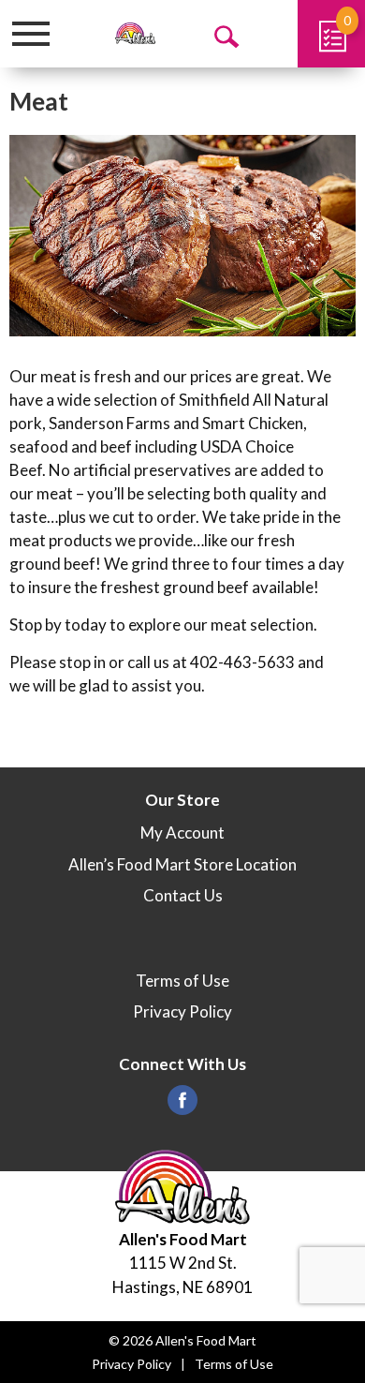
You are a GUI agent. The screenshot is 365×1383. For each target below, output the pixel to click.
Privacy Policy (182, 1011)
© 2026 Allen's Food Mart (182, 1340)
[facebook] (182, 1105)
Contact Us (183, 895)
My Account (182, 832)
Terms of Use (182, 980)
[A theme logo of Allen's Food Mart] (135, 33)
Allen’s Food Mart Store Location (182, 864)
